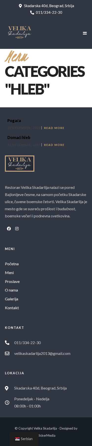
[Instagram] (17, 229)
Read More (54, 127)
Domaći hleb (18, 137)
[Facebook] (9, 229)
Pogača (14, 120)
